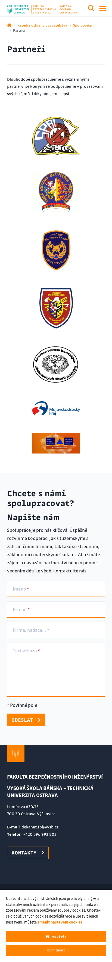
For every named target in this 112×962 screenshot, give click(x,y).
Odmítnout (56, 950)
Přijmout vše (56, 936)
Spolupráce (82, 25)
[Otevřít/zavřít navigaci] (103, 8)
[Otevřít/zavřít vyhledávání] (91, 9)
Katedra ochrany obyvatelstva (42, 25)
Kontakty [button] (23, 853)
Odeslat (22, 720)
